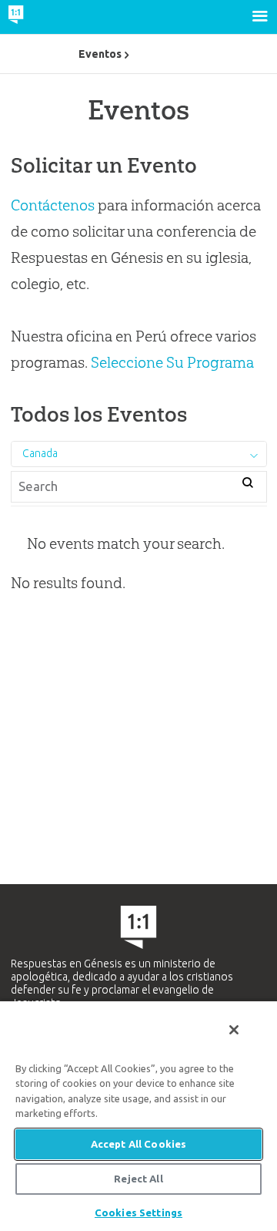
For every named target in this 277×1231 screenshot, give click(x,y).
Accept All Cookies (138, 1144)
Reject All (138, 1178)
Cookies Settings (138, 1212)
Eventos (100, 54)
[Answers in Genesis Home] (48, 17)
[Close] (234, 1030)
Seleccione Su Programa (172, 362)
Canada (40, 453)
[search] (248, 484)
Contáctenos (53, 205)
